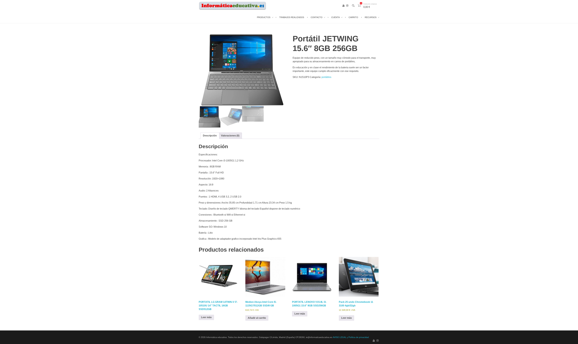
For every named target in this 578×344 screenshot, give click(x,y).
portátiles (326, 77)
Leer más (206, 317)
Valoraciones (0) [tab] (230, 135)
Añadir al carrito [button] (257, 318)
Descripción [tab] (210, 135)
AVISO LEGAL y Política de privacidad (351, 337)
